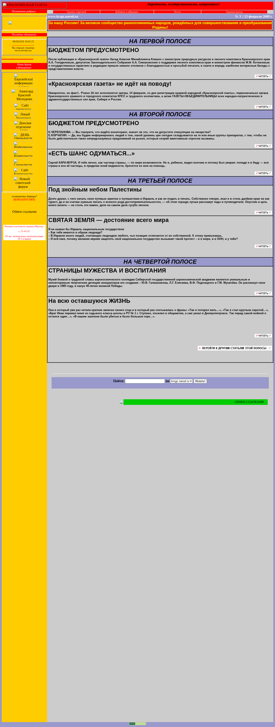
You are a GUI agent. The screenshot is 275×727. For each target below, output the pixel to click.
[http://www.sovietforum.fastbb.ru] (23, 189)
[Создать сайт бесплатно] (137, 724)
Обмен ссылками (24, 211)
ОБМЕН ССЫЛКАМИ (249, 402)
